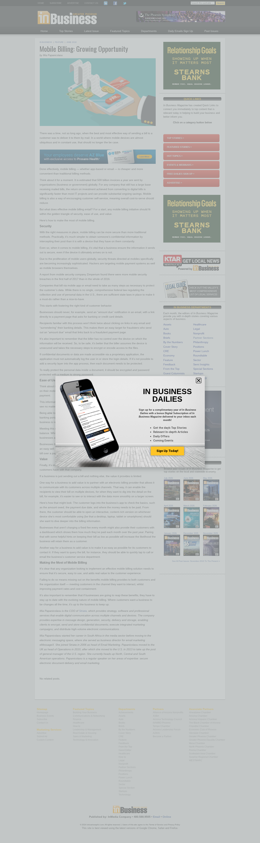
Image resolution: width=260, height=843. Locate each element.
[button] (198, 380)
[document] (130, 421)
